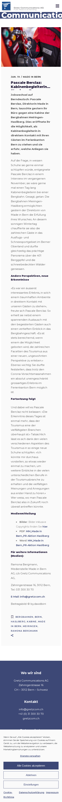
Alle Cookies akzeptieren (31, 765)
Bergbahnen (24, 617)
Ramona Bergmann (24, 631)
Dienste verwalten (30, 756)
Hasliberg (18, 621)
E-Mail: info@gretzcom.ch (28, 596)
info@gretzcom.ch (31, 709)
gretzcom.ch (31, 718)
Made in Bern (32, 77)
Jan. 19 (15, 77)
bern (38, 617)
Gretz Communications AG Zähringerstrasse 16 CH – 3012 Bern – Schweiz (31, 685)
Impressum (52, 792)
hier (45, 526)
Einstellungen (31, 784)
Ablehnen (31, 775)
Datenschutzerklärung (31, 792)
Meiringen (30, 626)
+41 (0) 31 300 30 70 (31, 713)
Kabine (32, 621)
